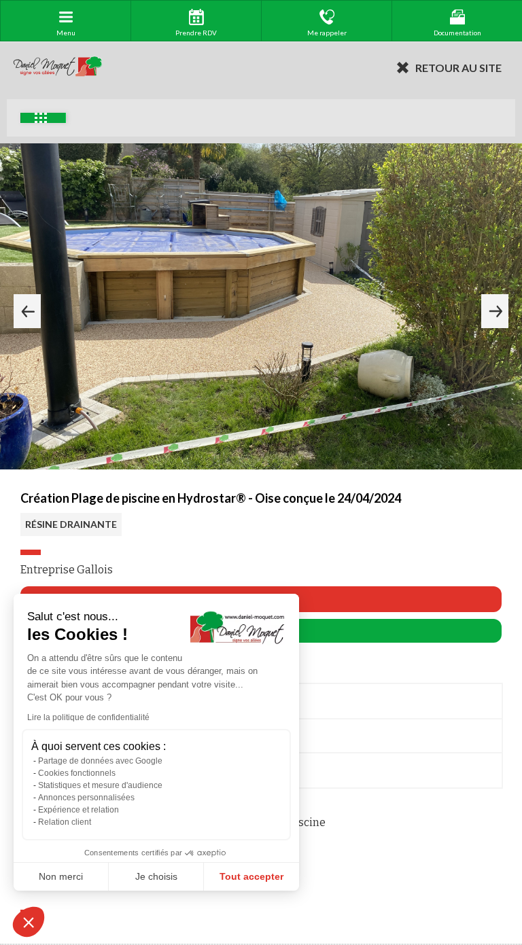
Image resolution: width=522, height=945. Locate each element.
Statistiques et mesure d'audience (100, 785)
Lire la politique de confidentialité (88, 717)
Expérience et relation (78, 810)
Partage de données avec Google (100, 761)
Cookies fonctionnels (77, 773)
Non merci (61, 876)
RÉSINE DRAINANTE (71, 524)
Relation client (64, 822)
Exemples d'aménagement (43, 118)
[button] (28, 922)
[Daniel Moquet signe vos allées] (58, 67)
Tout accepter (251, 876)
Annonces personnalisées (86, 797)
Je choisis (156, 876)
